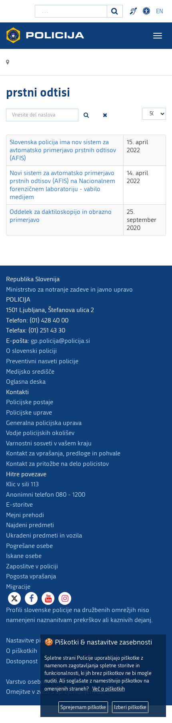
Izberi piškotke (130, 707)
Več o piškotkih (108, 689)
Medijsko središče (30, 371)
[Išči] (86, 115)
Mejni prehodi (25, 515)
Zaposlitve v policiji (32, 566)
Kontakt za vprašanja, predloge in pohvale (63, 453)
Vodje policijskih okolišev (40, 433)
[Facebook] (31, 598)
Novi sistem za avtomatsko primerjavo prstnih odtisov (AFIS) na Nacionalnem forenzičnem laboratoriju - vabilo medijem (62, 185)
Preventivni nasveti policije (42, 361)
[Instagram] (64, 598)
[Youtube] (48, 598)
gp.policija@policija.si (60, 340)
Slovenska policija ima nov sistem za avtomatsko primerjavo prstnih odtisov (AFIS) (63, 150)
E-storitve (19, 504)
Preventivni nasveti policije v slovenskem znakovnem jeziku (134, 11)
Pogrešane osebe (29, 546)
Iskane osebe (24, 556)
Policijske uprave (29, 412)
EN (159, 11)
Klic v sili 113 (22, 484)
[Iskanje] (115, 11)
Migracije (18, 586)
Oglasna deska (26, 381)
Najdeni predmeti (30, 525)
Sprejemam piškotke (83, 707)
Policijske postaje (29, 402)
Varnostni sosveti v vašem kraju (49, 443)
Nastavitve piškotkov (34, 640)
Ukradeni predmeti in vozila (44, 535)
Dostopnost (147, 11)
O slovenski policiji (31, 350)
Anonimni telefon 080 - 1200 (45, 494)
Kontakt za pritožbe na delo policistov (57, 463)
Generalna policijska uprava (44, 423)
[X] (14, 598)
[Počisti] (105, 115)
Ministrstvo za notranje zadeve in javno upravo (69, 289)
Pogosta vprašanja (31, 576)
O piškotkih (21, 651)
